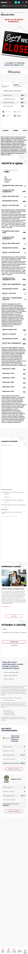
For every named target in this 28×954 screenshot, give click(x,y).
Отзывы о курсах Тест (9, 679)
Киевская (6, 496)
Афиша (15, 130)
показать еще (14, 645)
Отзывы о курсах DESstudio (11, 675)
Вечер (5, 178)
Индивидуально (8, 179)
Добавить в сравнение (14, 769)
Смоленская (7, 497)
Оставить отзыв (14, 642)
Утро (5, 176)
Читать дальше (5, 606)
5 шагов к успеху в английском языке (12, 589)
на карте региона (7, 445)
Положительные (15, 632)
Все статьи (14, 616)
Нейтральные (6, 632)
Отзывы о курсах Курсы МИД (11, 672)
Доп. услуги (7, 180)
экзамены (6, 182)
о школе (5, 130)
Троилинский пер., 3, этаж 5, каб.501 (9, 516)
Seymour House (16, 779)
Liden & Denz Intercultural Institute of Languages (15, 738)
